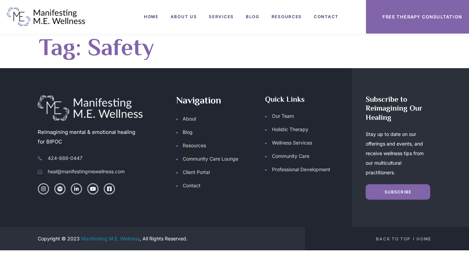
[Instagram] (43, 189)
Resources (287, 16)
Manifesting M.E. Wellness (110, 238)
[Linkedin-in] (76, 189)
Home (151, 16)
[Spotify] (60, 189)
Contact (326, 16)
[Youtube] (93, 189)
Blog (253, 16)
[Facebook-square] (109, 189)
